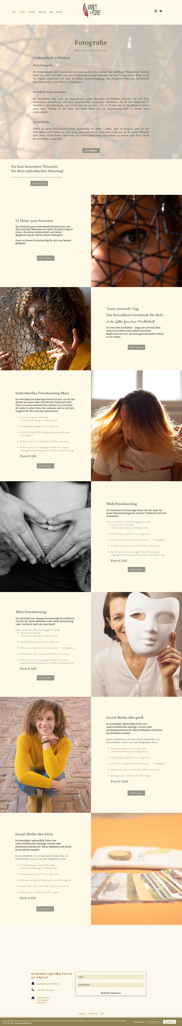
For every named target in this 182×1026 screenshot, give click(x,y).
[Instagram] (155, 11)
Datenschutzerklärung (23, 1023)
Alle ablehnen (154, 1022)
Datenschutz (93, 1013)
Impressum (82, 1013)
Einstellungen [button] (139, 1022)
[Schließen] (179, 1022)
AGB (102, 1013)
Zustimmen (169, 1022)
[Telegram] (160, 11)
